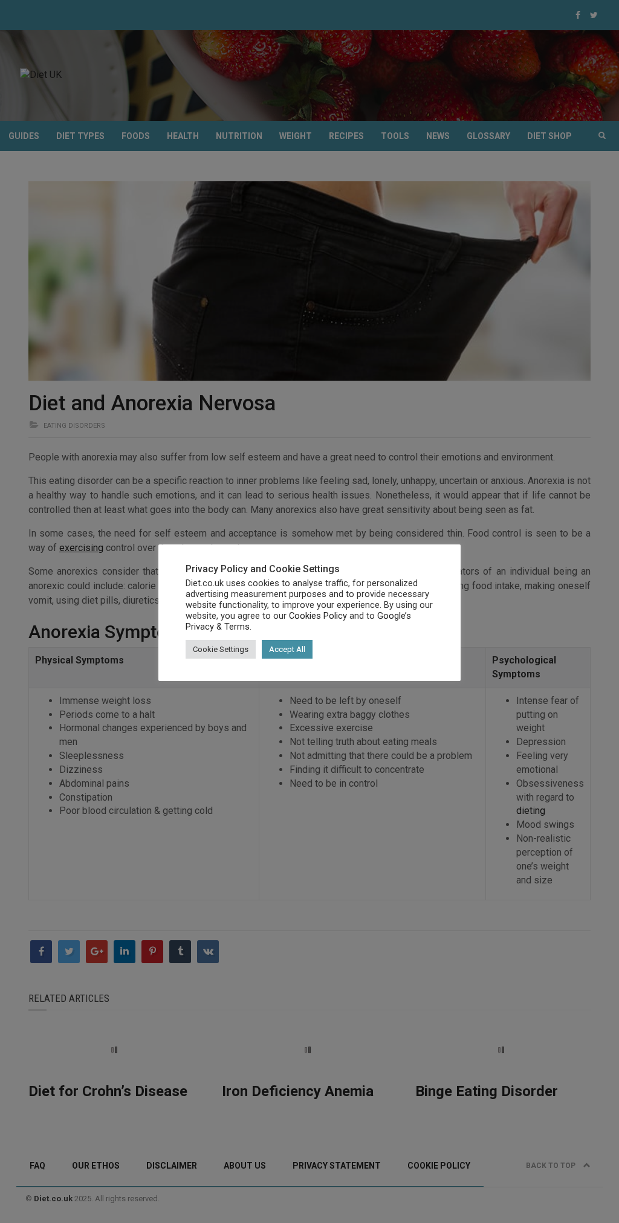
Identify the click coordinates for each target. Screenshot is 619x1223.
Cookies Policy (318, 615)
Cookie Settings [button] (220, 649)
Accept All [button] (287, 649)
